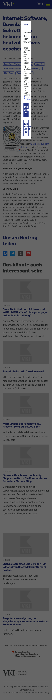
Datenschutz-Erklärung (29, 98)
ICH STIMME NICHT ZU (26, 128)
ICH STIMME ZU (26, 110)
